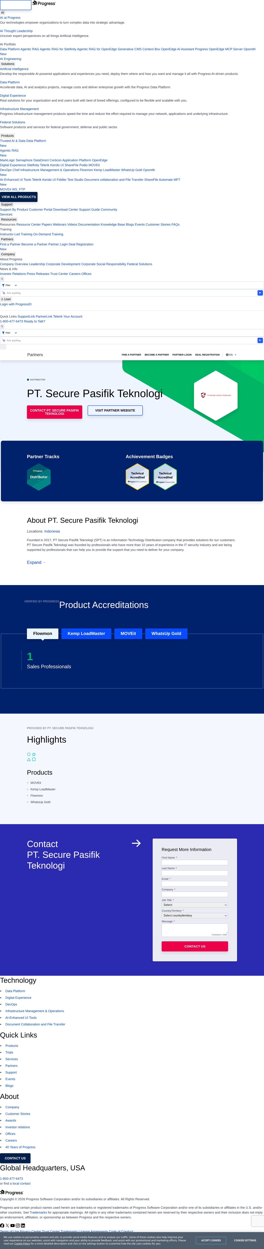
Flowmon (86, 170)
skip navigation (16, 5)
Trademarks (38, 1212)
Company (8, 254)
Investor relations (17, 1127)
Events (140, 224)
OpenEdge (99, 160)
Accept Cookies (211, 1240)
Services (6, 214)
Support (6, 204)
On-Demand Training (48, 234)
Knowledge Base (113, 224)
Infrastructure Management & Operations (49, 170)
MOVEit (94, 165)
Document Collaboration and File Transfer (35, 1024)
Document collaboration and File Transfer (113, 179)
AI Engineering (10, 59)
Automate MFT (90, 182)
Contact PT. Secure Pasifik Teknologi (54, 412)
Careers (74, 274)
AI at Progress (10, 17)
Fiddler (62, 179)
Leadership (37, 264)
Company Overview (14, 264)
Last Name (168, 868)
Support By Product (14, 209)
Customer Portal (40, 209)
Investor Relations (13, 274)
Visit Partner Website (115, 410)
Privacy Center (30, 1231)
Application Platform (76, 160)
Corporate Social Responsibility (103, 264)
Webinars (59, 224)
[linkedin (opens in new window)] (23, 1226)
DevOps (6, 170)
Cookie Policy (22, 1243)
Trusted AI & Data (12, 141)
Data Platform (10, 49)
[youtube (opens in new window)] (13, 1226)
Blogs (130, 224)
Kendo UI (57, 165)
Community (109, 209)
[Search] (2, 279)
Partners (7, 239)
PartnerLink (44, 316)
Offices (86, 274)
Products (7, 136)
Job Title (167, 900)
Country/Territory (172, 910)
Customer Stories (158, 224)
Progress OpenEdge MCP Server (219, 49)
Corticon (56, 160)
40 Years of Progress (20, 1147)
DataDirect (41, 160)
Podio (83, 165)
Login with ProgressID (16, 304)
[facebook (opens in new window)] (2, 1226)
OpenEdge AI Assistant (177, 49)
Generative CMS (130, 49)
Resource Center (28, 224)
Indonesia (52, 531)
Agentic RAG (29, 49)
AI (2, 12)
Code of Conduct (121, 1231)
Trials (9, 1052)
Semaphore (24, 160)
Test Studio (75, 179)
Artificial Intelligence (14, 69)
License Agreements (93, 1231)
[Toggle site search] (2, 326)
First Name (168, 857)
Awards (10, 1120)
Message (167, 921)
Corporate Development (63, 264)
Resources (9, 219)
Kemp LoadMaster (107, 170)
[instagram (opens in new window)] (18, 1226)
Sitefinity (33, 165)
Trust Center (59, 274)
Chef (16, 170)
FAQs (176, 224)
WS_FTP (18, 189)
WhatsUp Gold (131, 170)
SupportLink (26, 316)
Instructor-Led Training (16, 234)
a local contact (20, 1183)
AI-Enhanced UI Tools (15, 179)
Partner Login (58, 244)
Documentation (89, 224)
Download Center (65, 209)
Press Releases (38, 274)
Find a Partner (10, 244)
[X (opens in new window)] (7, 1226)
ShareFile (71, 165)
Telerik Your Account (67, 316)
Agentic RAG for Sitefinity (58, 49)
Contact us (194, 946)
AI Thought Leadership (16, 31)
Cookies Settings (245, 1240)
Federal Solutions (12, 122)
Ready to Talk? (34, 321)
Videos (72, 224)
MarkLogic (7, 160)
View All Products (19, 197)
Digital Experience (13, 95)
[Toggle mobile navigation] (3, 346)
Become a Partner (34, 244)
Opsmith (128, 51)
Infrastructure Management (19, 109)
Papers (47, 224)
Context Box (151, 49)
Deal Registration (46, 246)
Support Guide (89, 209)
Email (165, 879)
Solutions (7, 64)
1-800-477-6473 (11, 321)
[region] (132, 1240)
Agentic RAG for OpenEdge (97, 49)
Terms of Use (9, 1231)
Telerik (44, 165)
